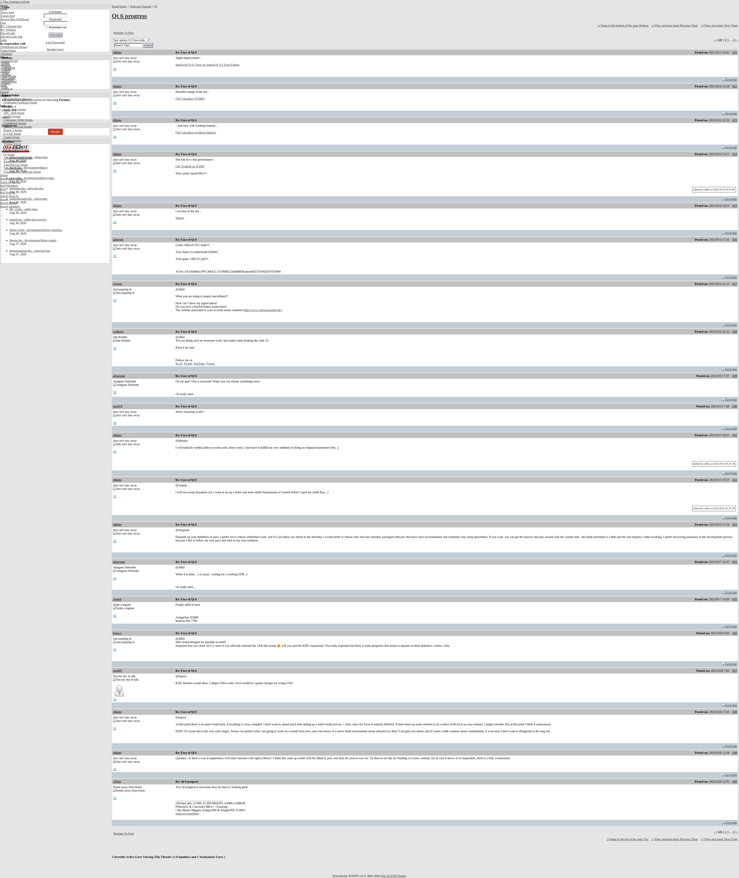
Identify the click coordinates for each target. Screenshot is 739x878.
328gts (117, 781)
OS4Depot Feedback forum (20, 102)
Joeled (117, 599)
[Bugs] (22, 47)
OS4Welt (6, 54)
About (4, 175)
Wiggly (180, 218)
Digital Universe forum (17, 126)
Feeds (3, 9)
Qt (155, 6)
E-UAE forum (12, 133)
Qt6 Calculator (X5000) (190, 98)
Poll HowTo (7, 192)
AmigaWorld (8, 81)
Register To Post (124, 32)
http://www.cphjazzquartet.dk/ (262, 310)
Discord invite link (11, 36)
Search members (10, 206)
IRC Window (8, 29)
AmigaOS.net (9, 61)
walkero (118, 331)
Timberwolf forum (14, 161)
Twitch (210, 363)
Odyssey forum (12, 147)
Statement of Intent (11, 178)
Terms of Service (10, 182)
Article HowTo (9, 196)
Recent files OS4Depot (14, 19)
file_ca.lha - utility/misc (23, 209)
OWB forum (11, 151)
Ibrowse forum (12, 140)
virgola (117, 284)
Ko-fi (179, 363)
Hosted (4, 92)
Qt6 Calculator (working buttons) (196, 132)
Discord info (7, 33)
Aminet (5, 64)
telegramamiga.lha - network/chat (29, 250)
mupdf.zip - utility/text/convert (27, 219)
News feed (7, 12)
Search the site (9, 203)
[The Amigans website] (15, 1)
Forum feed (7, 16)
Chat (3, 22)
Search (4, 199)
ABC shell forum (13, 113)
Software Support (140, 6)
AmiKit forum (12, 116)
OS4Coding (7, 78)
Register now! (55, 49)
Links (3, 40)
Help (3, 189)
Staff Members (9, 185)
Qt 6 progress (129, 15)
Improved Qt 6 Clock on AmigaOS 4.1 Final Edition (207, 64)
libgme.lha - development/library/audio (32, 240)
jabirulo (118, 239)
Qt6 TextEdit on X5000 (190, 166)
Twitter (188, 363)
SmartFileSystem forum (17, 158)
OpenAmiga (8, 50)
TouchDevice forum (15, 165)
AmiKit (5, 71)
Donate (55, 131)
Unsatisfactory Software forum (22, 171)
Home (4, 5)
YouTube (199, 363)
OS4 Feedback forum (16, 99)
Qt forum (9, 154)
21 (734, 40)
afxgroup (119, 376)
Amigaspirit (7, 68)
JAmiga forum (12, 144)
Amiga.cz (6, 88)
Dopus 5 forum (12, 130)
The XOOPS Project (393, 876)
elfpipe (117, 52)
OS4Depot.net (9, 47)
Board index (119, 6)
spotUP (118, 406)
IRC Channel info (11, 26)
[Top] (729, 78)
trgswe (117, 633)
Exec (3, 85)
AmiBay (5, 74)
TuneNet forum (12, 168)
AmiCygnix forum (14, 109)
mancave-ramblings (187, 813)
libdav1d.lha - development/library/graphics (35, 230)
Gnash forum (11, 137)
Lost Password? (55, 42)
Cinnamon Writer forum (18, 119)
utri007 (117, 670)
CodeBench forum (14, 123)
